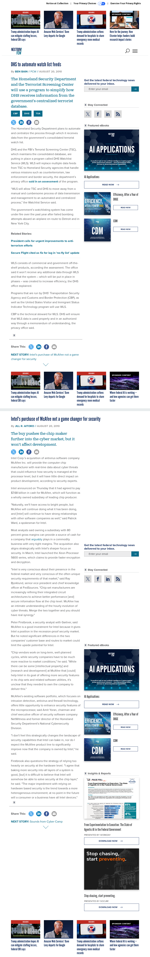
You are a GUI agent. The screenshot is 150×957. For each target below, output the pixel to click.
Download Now (108, 841)
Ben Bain (21, 72)
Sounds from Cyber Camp (46, 821)
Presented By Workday (97, 835)
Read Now (108, 184)
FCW (33, 72)
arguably (36, 539)
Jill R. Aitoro (24, 426)
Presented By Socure (96, 901)
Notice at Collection (57, 3)
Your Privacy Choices (85, 3)
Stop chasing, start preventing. (99, 896)
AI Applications (91, 177)
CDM (115, 221)
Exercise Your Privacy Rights (125, 3)
